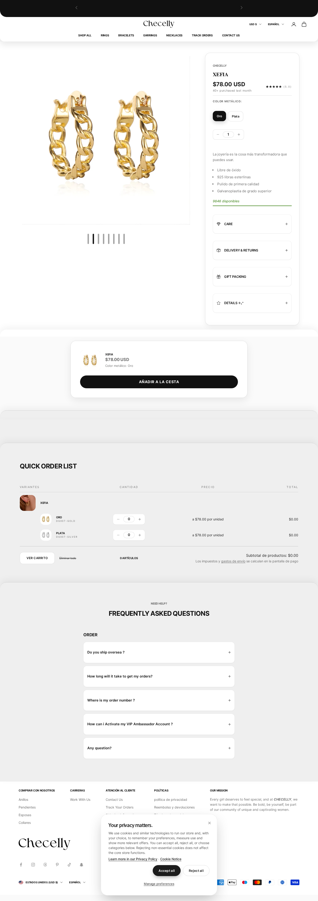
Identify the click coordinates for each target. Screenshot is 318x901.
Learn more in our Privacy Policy (132, 859)
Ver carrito (37, 558)
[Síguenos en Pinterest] (57, 864)
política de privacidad (170, 799)
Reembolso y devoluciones (174, 807)
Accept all (167, 871)
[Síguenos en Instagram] (33, 864)
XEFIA (44, 503)
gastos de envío (233, 561)
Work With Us (80, 799)
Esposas (25, 815)
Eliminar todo (67, 558)
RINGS (105, 35)
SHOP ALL (84, 35)
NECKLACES (174, 35)
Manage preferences (159, 884)
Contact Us (231, 35)
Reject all (196, 871)
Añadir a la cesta (159, 381)
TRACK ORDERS (202, 35)
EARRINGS (150, 35)
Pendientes (27, 807)
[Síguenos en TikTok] (69, 864)
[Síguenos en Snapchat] (81, 864)
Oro (59, 517)
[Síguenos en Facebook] (21, 864)
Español (273, 24)
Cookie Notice (170, 859)
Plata (60, 533)
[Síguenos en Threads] (45, 864)
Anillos (23, 799)
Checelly (220, 65)
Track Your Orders (119, 807)
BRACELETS (126, 35)
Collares (25, 823)
